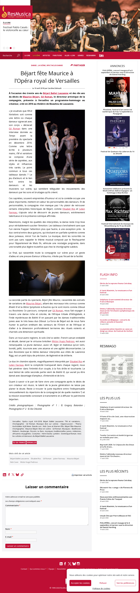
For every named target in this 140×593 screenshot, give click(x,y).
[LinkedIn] (61, 565)
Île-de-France (19, 442)
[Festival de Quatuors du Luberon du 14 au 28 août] (117, 171)
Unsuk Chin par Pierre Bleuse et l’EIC (115, 515)
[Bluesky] (74, 563)
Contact (24, 569)
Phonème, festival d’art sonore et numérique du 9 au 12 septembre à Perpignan (117, 112)
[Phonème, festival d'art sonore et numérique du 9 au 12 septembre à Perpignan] (117, 132)
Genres (81, 55)
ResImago (108, 346)
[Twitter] (13, 474)
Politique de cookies (101, 588)
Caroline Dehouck (55, 88)
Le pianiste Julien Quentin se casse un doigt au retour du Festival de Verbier (116, 330)
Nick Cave (14, 462)
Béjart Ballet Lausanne (56, 93)
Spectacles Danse (54, 65)
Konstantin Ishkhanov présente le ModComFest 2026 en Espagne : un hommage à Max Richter (117, 191)
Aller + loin (70, 55)
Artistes (46, 55)
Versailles (31, 442)
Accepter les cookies (80, 583)
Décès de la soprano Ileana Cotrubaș (116, 283)
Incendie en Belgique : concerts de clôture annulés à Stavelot (115, 321)
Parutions (57, 55)
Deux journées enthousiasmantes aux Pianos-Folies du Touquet (116, 498)
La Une (27, 55)
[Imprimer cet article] (73, 475)
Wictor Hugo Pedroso (63, 341)
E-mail (9, 537)
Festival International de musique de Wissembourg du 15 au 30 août (117, 225)
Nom (8, 529)
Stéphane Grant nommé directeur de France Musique (116, 301)
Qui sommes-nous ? (38, 569)
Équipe (51, 569)
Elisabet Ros (68, 208)
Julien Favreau (16, 365)
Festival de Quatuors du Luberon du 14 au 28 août (117, 153)
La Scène (36, 55)
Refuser (103, 583)
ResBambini (91, 55)
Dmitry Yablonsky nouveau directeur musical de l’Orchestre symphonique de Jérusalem (117, 311)
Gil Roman (46, 96)
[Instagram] (79, 563)
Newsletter (61, 569)
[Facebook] (9, 474)
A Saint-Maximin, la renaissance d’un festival (116, 291)
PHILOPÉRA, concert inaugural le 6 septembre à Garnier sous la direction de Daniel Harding (117, 72)
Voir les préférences (125, 583)
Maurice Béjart (31, 96)
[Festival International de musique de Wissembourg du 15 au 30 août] (117, 244)
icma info (101, 55)
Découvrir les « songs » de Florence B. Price (116, 488)
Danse (34, 65)
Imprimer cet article (83, 475)
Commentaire (12, 505)
